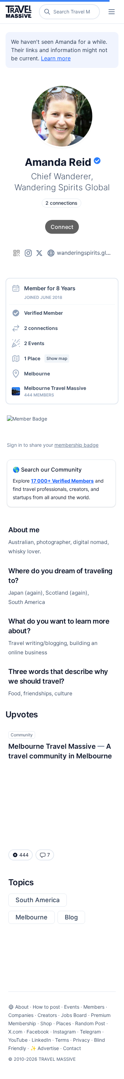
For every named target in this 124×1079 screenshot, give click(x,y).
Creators (47, 1015)
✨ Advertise (44, 1048)
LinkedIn (41, 1040)
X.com (15, 1032)
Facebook (38, 1032)
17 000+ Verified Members (62, 481)
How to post (46, 1007)
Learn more (56, 58)
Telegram (90, 1032)
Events (71, 1007)
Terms (62, 1040)
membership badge (76, 445)
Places (63, 1023)
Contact (72, 1048)
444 (24, 855)
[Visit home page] (20, 12)
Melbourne (32, 917)
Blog (71, 917)
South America (38, 900)
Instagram (64, 1032)
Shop (46, 1023)
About (22, 1007)
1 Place (45, 358)
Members (93, 1007)
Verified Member (43, 313)
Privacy (81, 1040)
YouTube (18, 1040)
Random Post (90, 1023)
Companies (20, 1015)
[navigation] (111, 12)
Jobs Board (74, 1015)
